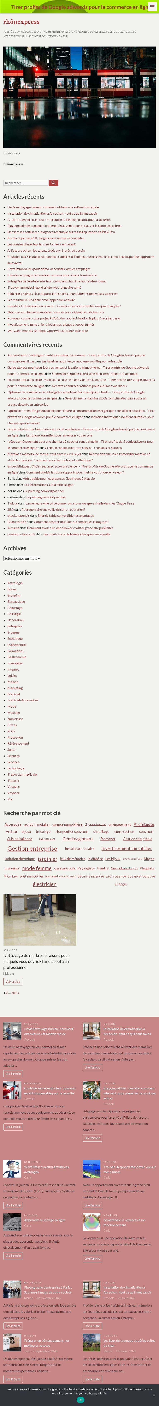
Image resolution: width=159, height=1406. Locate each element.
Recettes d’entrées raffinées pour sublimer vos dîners (89, 386)
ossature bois (64, 868)
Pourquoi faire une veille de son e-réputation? (53, 509)
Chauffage (14, 608)
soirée (73, 876)
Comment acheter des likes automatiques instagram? (71, 522)
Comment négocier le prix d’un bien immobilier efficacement (94, 373)
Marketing (15, 688)
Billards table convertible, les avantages (65, 515)
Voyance (13, 793)
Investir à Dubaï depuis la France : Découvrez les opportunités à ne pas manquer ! (64, 306)
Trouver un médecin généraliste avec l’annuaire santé (44, 287)
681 (14, 993)
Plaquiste (147, 868)
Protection (15, 737)
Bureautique (16, 601)
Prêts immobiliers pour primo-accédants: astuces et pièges (48, 269)
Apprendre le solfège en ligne (44, 1220)
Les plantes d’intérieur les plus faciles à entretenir (41, 244)
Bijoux (12, 589)
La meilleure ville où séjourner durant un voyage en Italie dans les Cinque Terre (79, 503)
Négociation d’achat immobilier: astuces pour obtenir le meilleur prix (55, 312)
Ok (80, 1399)
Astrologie (15, 583)
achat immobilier (37, 824)
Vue (10, 799)
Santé (11, 749)
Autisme (13, 528)
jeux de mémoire (72, 859)
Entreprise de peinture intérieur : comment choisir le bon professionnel (56, 281)
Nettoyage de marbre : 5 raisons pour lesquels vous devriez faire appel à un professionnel (36, 961)
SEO (10, 509)
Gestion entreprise (32, 848)
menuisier (12, 868)
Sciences (13, 756)
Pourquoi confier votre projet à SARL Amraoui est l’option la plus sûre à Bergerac (64, 318)
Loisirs (12, 675)
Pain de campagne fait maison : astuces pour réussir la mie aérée (52, 275)
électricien (45, 884)
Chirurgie (14, 614)
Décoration (15, 620)
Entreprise (14, 626)
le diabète (95, 859)
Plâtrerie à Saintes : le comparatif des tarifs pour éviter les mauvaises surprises (62, 293)
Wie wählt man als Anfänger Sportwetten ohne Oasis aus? (47, 330)
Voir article (13, 981)
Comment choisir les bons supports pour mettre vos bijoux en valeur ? (75, 472)
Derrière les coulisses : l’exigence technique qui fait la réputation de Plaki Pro (61, 232)
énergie (121, 884)
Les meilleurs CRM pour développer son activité (41, 300)
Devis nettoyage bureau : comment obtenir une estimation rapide (53, 207)
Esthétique (15, 638)
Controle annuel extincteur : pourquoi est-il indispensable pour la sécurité (58, 219)
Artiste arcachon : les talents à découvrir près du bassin (46, 250)
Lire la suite (13, 1326)
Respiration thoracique (57, 876)
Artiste (11, 831)
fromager (108, 839)
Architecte (144, 824)
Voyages (13, 786)
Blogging (13, 595)
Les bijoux (112, 859)
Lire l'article (13, 1073)
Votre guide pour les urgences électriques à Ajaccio (59, 478)
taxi (108, 876)
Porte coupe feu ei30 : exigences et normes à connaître (45, 238)
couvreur (146, 831)
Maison (12, 682)
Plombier (11, 876)
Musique (13, 712)
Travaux (13, 780)
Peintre (103, 868)
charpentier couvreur (71, 831)
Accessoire (13, 824)
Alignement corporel (95, 824)
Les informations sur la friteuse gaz (48, 485)
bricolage (43, 831)
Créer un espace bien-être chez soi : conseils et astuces (83, 448)
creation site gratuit (21, 534)
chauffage (101, 831)
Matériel (13, 694)
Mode (11, 706)
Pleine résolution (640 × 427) (48, 36)
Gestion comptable (137, 839)
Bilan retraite (16, 522)
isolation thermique (20, 859)
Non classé (15, 719)
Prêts (11, 731)
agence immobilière (67, 824)
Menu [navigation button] (153, 6)
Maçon (149, 859)
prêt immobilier (31, 876)
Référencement (18, 743)
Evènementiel (16, 645)
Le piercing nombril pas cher (44, 491)
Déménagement (77, 838)
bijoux (26, 831)
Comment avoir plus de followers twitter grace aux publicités (70, 528)
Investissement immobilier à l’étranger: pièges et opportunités (51, 324)
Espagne (13, 632)
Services (13, 762)
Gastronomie (16, 657)
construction (124, 831)
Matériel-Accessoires (22, 700)
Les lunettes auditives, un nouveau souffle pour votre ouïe (82, 361)
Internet (13, 669)
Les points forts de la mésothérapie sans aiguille (76, 534)
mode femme (37, 868)
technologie (15, 768)
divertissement (47, 838)
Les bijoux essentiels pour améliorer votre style (59, 435)
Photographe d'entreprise (124, 868)
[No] (154, 1395)
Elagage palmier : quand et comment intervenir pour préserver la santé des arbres (64, 225)
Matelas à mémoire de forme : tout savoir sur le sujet (44, 454)
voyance (119, 876)
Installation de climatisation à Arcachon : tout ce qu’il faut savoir (52, 213)
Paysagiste (86, 868)
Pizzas (12, 725)
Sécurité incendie (91, 876)
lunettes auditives (132, 858)
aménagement (119, 824)
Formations (15, 651)
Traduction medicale (22, 774)
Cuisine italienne (19, 839)
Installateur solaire (79, 848)
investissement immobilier (127, 848)
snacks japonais (18, 515)
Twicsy (12, 503)
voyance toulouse (141, 876)
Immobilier (15, 663)
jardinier (47, 859)
